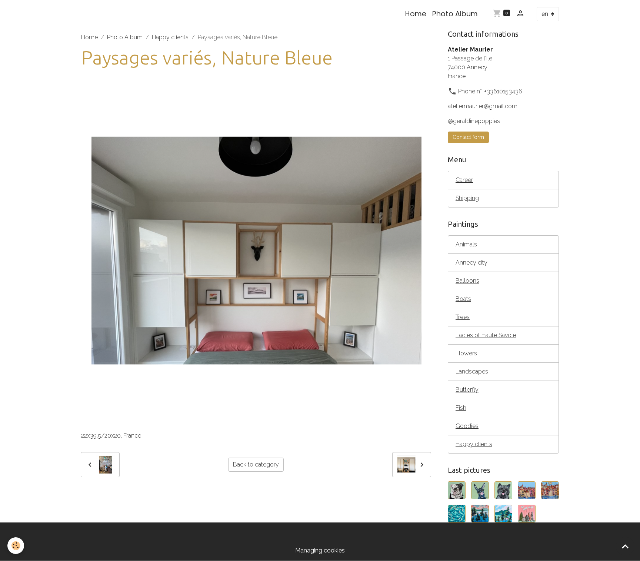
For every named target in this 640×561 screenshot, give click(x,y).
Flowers (466, 353)
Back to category (256, 464)
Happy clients (170, 37)
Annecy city (471, 262)
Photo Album (455, 14)
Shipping (467, 198)
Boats (463, 298)
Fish (461, 407)
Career (464, 179)
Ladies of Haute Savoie (486, 335)
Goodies (467, 425)
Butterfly (467, 389)
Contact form (468, 137)
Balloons (467, 280)
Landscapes (472, 371)
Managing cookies (320, 550)
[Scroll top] (625, 546)
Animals (466, 244)
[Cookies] (15, 545)
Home (415, 14)
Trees (463, 317)
